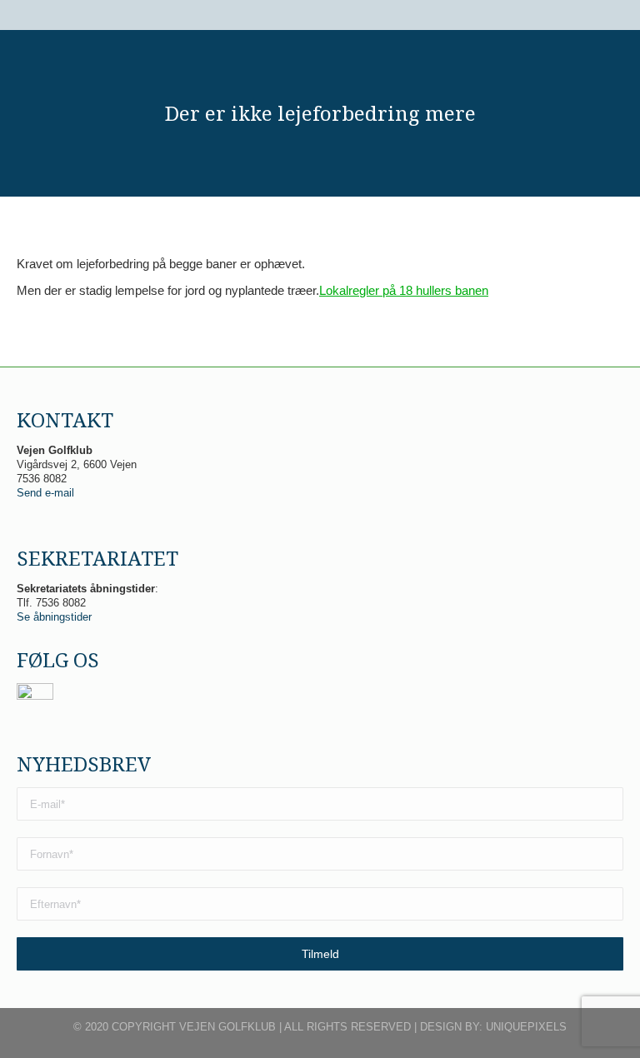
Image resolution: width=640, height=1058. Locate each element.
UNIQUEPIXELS (526, 1027)
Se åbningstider (54, 617)
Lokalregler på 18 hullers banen (403, 290)
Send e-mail (45, 493)
